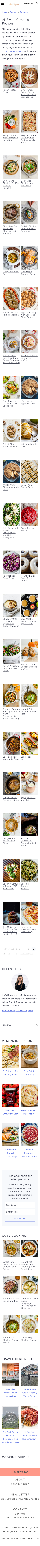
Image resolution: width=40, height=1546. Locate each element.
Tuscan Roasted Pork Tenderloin (11, 313)
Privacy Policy (20, 1484)
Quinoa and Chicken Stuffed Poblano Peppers (11, 184)
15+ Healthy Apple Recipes (28, 402)
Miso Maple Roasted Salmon (29, 273)
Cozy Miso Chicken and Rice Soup (27, 183)
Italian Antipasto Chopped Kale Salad (11, 668)
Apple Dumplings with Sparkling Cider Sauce (29, 314)
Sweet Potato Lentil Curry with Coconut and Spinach (11, 1265)
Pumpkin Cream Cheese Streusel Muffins (29, 666)
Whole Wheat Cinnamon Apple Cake (11, 487)
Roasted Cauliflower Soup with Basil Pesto (28, 842)
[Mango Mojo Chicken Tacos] (29, 1324)
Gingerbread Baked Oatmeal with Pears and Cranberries (28, 93)
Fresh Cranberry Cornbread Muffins (29, 358)
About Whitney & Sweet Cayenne (17, 1011)
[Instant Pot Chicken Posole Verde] (11, 1324)
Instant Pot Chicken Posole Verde (29, 711)
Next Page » (26, 953)
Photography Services (20, 1517)
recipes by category (11, 51)
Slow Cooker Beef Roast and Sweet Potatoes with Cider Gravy (11, 359)
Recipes (14, 12)
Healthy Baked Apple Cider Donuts (28, 578)
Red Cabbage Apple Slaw (10, 577)
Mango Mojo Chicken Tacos (28, 1338)
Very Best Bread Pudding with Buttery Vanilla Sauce (29, 139)
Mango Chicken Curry (11, 273)
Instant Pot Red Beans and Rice (11, 1299)
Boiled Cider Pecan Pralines (10, 445)
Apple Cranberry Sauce (29, 529)
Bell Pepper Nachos (26, 758)
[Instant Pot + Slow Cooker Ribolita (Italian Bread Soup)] (29, 1249)
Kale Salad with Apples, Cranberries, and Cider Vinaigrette (11, 533)
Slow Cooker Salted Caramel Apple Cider (29, 621)
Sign (4, 1499)
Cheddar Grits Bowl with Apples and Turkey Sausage (11, 622)
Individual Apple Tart (29, 445)
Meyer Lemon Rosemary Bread (11, 799)
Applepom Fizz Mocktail (28, 799)
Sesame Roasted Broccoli (25, 886)
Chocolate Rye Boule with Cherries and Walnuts (10, 230)
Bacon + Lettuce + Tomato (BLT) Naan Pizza (11, 886)
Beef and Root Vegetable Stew (11, 758)
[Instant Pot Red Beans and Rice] (11, 1285)
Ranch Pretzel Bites (10, 91)
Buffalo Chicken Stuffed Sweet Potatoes (29, 228)
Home (5, 12)
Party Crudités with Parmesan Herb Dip (10, 137)
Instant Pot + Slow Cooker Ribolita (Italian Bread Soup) (28, 1265)
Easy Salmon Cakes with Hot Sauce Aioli (10, 403)
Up (8, 1499)
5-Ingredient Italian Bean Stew (9, 840)
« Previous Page (12, 949)
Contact (20, 1514)
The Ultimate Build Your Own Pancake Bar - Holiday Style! (10, 930)
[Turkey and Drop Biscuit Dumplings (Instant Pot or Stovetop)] (29, 1285)
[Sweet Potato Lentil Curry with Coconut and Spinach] (11, 1249)
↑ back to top (20, 1472)
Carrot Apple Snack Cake (27, 486)
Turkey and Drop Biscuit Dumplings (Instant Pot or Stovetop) (29, 1303)
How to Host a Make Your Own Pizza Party (29, 929)
